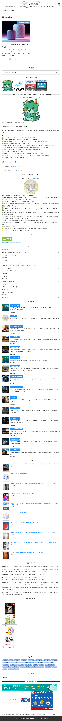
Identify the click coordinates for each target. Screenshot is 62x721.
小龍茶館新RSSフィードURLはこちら (11, 242)
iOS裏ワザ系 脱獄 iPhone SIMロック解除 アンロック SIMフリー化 (18, 265)
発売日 (11, 669)
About (7, 714)
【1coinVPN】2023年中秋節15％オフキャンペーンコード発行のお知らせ (19, 572)
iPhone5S (39, 660)
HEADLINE (5, 260)
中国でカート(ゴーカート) (30, 714)
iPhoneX (22, 664)
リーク (54, 666)
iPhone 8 (51, 662)
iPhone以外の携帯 (6, 268)
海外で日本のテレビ (7, 292)
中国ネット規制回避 (19, 714)
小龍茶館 (25, 718)
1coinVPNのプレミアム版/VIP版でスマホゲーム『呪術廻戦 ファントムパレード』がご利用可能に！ (26, 566)
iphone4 (25, 660)
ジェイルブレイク (25, 666)
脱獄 (17, 669)
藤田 (52, 585)
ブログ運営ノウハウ (7, 281)
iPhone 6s (6, 662)
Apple (5, 660)
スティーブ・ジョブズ (38, 666)
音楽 (3, 297)
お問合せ (54, 714)
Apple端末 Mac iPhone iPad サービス (11, 252)
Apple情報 (11, 714)
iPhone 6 (55, 660)
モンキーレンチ (44, 718)
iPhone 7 (26, 662)
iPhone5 (32, 660)
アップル (16, 666)
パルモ (48, 666)
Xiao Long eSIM (35, 98)
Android (4, 249)
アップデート (7, 666)
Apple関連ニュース (7, 255)
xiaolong (53, 566)
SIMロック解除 (50, 664)
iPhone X (14, 664)
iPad (12, 660)
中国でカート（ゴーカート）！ (9, 287)
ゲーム (3, 276)
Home (3, 714)
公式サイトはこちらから (12, 170)
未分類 (4, 289)
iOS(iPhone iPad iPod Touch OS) (11, 263)
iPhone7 (33, 662)
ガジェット (4, 273)
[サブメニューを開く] (59, 250)
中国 (3, 284)
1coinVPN (35, 178)
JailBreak (29, 664)
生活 (3, 294)
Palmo (41, 664)
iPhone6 (47, 660)
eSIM (3, 257)
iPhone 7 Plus (41, 662)
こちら (31, 230)
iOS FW (50, 714)
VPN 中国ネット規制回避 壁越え (10, 271)
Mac (36, 664)
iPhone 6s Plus (16, 662)
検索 (57, 72)
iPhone (17, 660)
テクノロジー (5, 279)
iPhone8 (6, 664)
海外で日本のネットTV (42, 714)
